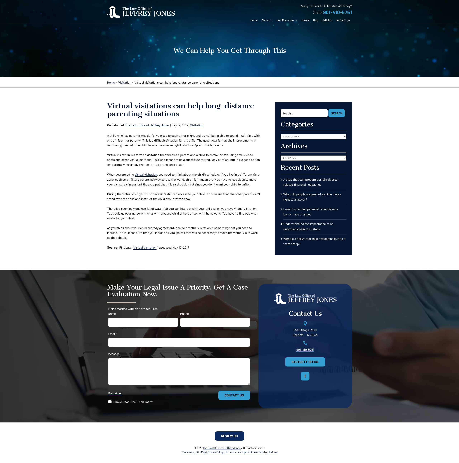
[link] (141, 12)
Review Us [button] (229, 436)
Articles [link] (327, 20)
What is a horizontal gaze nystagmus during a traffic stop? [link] (314, 241)
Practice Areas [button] (285, 20)
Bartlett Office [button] (305, 362)
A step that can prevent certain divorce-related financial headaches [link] (311, 182)
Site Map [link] (201, 452)
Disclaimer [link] (187, 452)
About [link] (265, 20)
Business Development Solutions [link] (244, 452)
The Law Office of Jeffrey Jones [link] (147, 125)
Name (112, 314)
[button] (305, 376)
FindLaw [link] (273, 452)
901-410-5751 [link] (337, 12)
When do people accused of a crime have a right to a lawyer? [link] (312, 196)
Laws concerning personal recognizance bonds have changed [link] (310, 211)
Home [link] (254, 20)
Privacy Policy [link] (215, 452)
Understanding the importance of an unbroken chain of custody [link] (308, 226)
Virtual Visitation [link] (145, 247)
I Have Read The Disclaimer (133, 402)
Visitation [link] (196, 125)
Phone (184, 314)
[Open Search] (348, 20)
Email (112, 334)
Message (114, 354)
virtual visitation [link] (146, 174)
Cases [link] (305, 20)
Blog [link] (315, 20)
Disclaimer (115, 393)
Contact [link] (340, 20)
